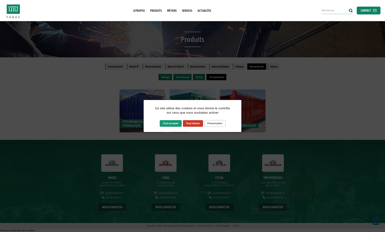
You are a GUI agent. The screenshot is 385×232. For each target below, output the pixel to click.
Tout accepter (171, 123)
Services (187, 10)
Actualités (204, 10)
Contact (366, 10)
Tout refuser (193, 123)
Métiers (172, 10)
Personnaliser (214, 123)
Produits (156, 10)
